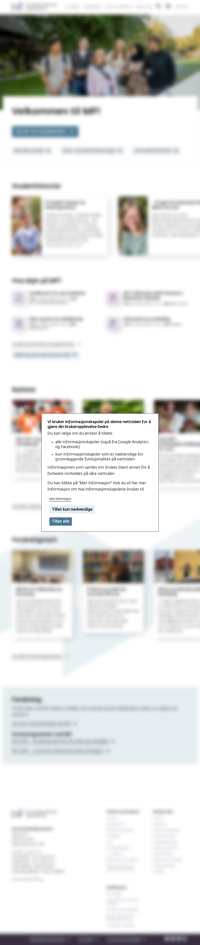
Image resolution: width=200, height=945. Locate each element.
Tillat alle (60, 521)
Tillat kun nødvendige (72, 509)
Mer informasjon (60, 499)
